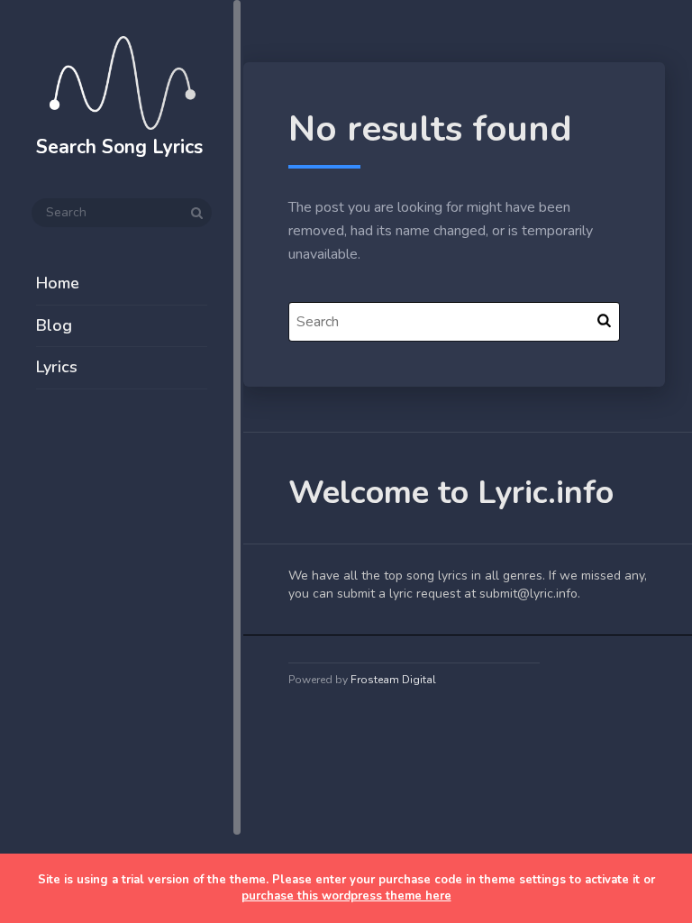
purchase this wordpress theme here (346, 896)
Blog (54, 325)
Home (57, 283)
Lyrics (56, 367)
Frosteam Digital (393, 679)
